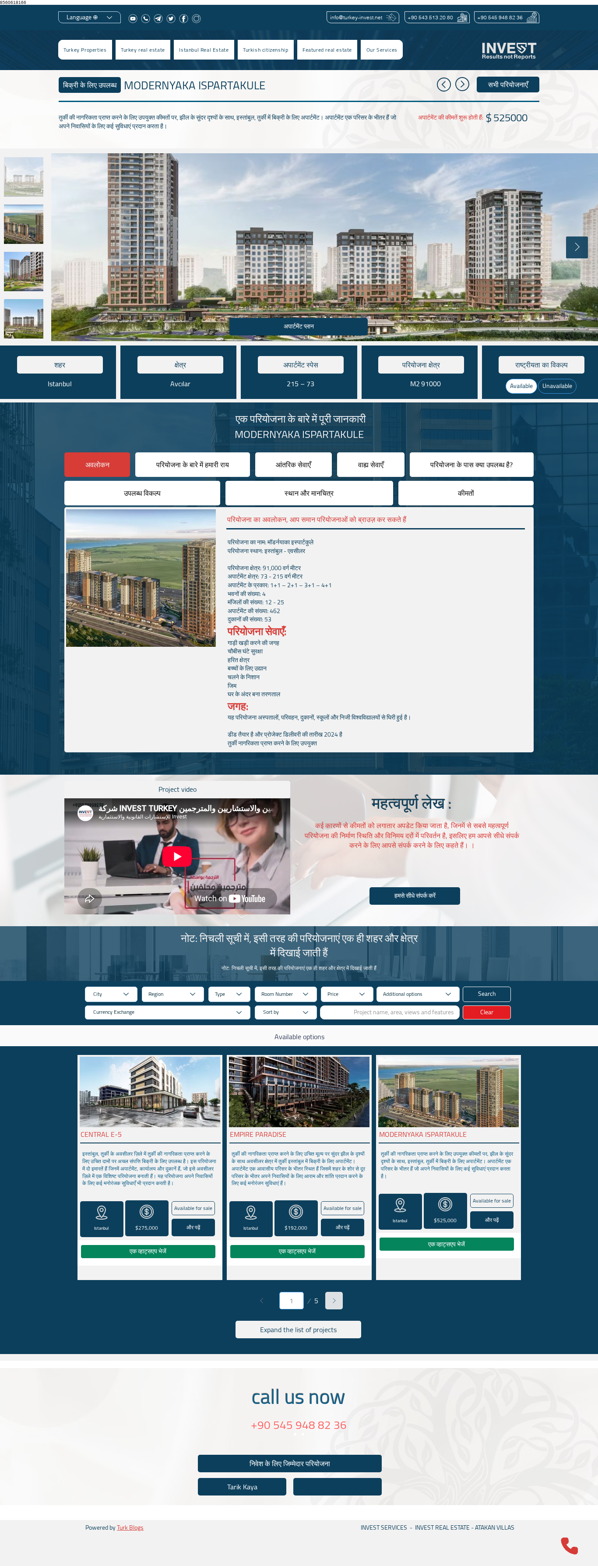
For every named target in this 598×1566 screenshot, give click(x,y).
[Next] (334, 1300)
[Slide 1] (295, 1434)
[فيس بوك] (183, 18)
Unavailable (557, 386)
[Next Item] (577, 247)
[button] (143, 50)
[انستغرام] (196, 18)
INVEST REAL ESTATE (442, 1527)
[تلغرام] (158, 18)
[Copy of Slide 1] (303, 1434)
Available (521, 386)
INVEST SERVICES (384, 1527)
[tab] (97, 464)
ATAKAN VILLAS (494, 1527)
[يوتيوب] (132, 18)
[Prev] (262, 1300)
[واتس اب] (145, 18)
